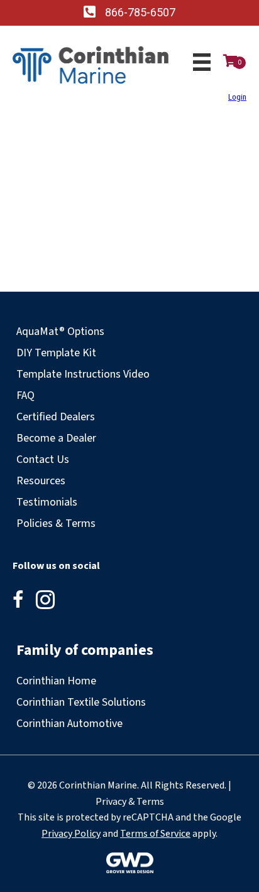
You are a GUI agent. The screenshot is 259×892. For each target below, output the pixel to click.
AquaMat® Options (60, 331)
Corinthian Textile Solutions (81, 702)
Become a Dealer (56, 438)
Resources (40, 481)
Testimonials (46, 502)
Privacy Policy (71, 834)
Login (237, 97)
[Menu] (201, 62)
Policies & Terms (56, 523)
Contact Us (42, 459)
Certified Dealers (55, 417)
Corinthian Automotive (69, 723)
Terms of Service (155, 834)
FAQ (25, 395)
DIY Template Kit (56, 353)
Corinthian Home (56, 681)
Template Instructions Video (83, 374)
